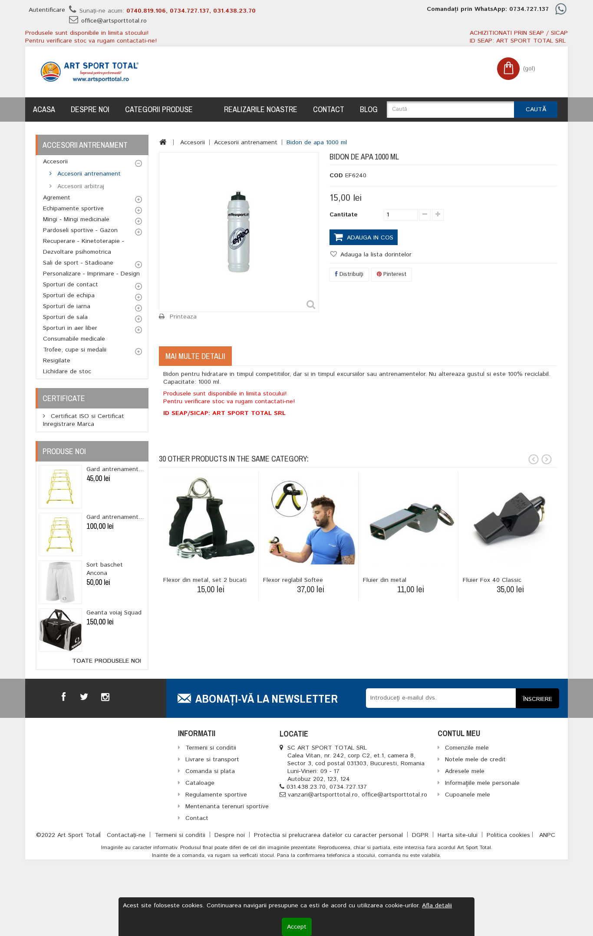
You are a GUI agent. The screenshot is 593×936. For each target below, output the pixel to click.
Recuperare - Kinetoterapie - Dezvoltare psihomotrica (83, 246)
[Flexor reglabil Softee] (310, 519)
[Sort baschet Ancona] (60, 582)
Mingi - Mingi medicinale (76, 219)
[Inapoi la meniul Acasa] (163, 142)
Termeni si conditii (181, 835)
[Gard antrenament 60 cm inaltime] (60, 486)
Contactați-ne (127, 835)
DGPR (421, 835)
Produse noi (64, 451)
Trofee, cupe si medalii (74, 349)
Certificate (64, 398)
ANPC (547, 835)
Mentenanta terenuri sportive (227, 806)
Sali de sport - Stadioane (78, 263)
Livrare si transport (212, 759)
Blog (369, 109)
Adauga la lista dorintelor (375, 254)
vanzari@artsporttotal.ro (323, 794)
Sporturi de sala (65, 317)
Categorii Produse (159, 109)
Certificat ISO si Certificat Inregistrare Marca (83, 420)
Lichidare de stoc (67, 371)
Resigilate (56, 360)
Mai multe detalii (195, 356)
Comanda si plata (210, 771)
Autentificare (47, 10)
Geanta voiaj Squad (114, 612)
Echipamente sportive (73, 208)
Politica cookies (508, 835)
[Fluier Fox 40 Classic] (510, 519)
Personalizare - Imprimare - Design (91, 273)
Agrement (56, 197)
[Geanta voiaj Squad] (60, 630)
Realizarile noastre (260, 109)
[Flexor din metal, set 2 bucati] (210, 519)
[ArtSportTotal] (89, 72)
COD (336, 175)
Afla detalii (437, 905)
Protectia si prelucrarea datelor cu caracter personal (329, 835)
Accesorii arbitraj (79, 186)
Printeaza (183, 316)
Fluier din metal (384, 580)
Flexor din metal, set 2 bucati (205, 580)
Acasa (44, 109)
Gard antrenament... (115, 469)
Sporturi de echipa (69, 295)
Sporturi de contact (70, 284)
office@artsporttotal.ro (114, 21)
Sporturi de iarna (66, 306)
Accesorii (55, 161)
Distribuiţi (350, 274)
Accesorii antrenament (88, 173)
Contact (328, 109)
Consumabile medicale (74, 339)
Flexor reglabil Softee (293, 580)
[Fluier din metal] (410, 519)
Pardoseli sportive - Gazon (80, 230)
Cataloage (199, 783)
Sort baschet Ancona (104, 569)
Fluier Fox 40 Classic (492, 580)
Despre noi (90, 109)
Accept (296, 927)
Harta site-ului (459, 835)
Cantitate (343, 215)
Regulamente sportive (216, 794)
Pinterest (394, 274)
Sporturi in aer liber (70, 328)
